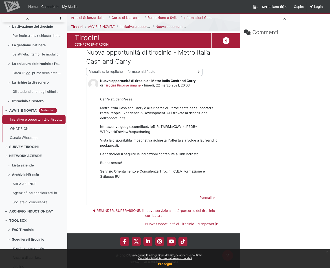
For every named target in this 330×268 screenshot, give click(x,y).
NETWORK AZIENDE (25, 156)
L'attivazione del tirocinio (32, 26)
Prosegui (165, 264)
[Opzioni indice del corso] (60, 19)
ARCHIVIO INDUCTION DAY (31, 211)
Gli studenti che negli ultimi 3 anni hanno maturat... (37, 91)
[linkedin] (148, 241)
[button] (275, 6)
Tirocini (77, 26)
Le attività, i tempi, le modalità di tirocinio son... (37, 54)
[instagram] (159, 241)
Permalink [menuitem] (208, 197)
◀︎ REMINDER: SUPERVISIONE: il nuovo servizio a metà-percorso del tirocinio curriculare (153, 213)
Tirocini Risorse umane (122, 85)
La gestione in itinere (29, 45)
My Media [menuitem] (69, 6)
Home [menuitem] (33, 6)
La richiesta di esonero (30, 82)
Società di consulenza (30, 202)
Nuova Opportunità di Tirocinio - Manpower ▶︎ (181, 224)
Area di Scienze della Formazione (97, 18)
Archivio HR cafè (25, 175)
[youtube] (171, 241)
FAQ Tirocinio (23, 230)
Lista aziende (23, 165)
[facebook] (124, 241)
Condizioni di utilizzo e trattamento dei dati (165, 258)
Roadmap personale (28, 248)
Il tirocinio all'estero (28, 101)
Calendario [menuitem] (50, 6)
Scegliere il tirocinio (28, 239)
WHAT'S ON (19, 128)
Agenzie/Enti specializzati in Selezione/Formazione (37, 193)
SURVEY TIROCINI (24, 147)
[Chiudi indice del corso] (27, 19)
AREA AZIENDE (24, 184)
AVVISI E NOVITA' (23, 110)
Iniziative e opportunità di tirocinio (37, 119)
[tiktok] (183, 241)
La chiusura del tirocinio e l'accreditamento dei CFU (37, 64)
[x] (136, 241)
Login (318, 6)
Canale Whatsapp (23, 137)
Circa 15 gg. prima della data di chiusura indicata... (37, 73)
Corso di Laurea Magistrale (133, 18)
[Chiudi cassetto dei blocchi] (284, 19)
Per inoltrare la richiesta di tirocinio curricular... (37, 35)
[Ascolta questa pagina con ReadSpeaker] (255, 6)
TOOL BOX (18, 220)
